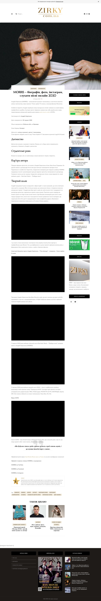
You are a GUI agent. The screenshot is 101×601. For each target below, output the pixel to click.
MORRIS (23, 492)
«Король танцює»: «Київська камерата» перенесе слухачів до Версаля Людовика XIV (79, 206)
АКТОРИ (38, 522)
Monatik (17, 492)
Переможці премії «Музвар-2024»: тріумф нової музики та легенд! (19, 528)
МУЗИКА (56, 524)
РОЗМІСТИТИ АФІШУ (17, 565)
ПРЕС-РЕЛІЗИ (79, 223)
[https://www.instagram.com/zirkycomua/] (71, 302)
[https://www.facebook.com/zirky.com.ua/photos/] (75, 302)
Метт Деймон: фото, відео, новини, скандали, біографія (38, 526)
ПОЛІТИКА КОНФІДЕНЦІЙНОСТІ (20, 568)
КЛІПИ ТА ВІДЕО (56, 522)
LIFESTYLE (79, 138)
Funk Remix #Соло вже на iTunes (34, 457)
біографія (52, 492)
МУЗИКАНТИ (42, 88)
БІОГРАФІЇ (33, 88)
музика (23, 494)
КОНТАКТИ (15, 561)
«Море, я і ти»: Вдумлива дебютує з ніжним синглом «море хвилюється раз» (79, 164)
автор (29, 492)
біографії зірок (43, 492)
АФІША (79, 201)
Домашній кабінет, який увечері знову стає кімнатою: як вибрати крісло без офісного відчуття (79, 142)
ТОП (84, 180)
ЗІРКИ (47, 599)
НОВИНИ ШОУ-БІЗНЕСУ (19, 524)
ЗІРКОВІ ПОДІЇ (77, 180)
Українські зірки (47, 494)
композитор (15, 494)
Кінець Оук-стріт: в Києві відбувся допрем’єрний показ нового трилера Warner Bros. (79, 185)
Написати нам (59, 1)
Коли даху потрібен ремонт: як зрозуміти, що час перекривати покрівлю (79, 227)
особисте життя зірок (34, 494)
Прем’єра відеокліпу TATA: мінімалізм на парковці (56, 528)
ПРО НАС (14, 558)
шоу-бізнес (57, 494)
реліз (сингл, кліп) (44, 112)
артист (35, 492)
